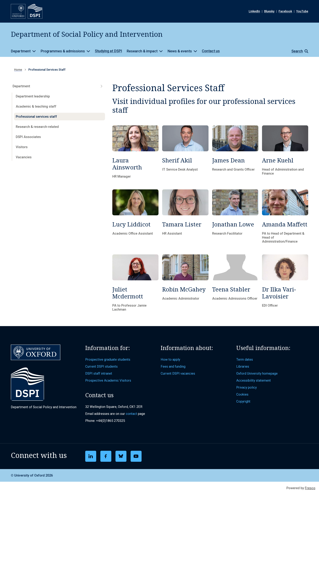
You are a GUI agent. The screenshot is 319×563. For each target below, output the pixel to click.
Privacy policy (246, 387)
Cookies (242, 394)
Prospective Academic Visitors (108, 380)
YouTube (302, 11)
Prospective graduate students (107, 359)
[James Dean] (235, 151)
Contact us (211, 51)
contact (131, 414)
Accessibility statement (253, 380)
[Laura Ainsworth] (135, 151)
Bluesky (269, 11)
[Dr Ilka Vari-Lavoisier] (285, 282)
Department (21, 51)
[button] (298, 51)
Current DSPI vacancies (178, 373)
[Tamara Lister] (185, 216)
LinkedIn (254, 11)
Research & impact (142, 51)
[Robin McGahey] (185, 282)
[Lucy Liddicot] (135, 216)
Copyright (243, 401)
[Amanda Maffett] (285, 216)
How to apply (170, 359)
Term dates (244, 359)
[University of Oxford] (18, 11)
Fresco (310, 488)
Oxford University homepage (257, 373)
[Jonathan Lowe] (235, 216)
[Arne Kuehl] (285, 151)
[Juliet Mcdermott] (135, 282)
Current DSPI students (101, 366)
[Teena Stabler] (235, 282)
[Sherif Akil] (185, 151)
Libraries (242, 366)
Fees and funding (173, 366)
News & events (179, 51)
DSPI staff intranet (98, 373)
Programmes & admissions (63, 51)
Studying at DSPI (108, 51)
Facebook (285, 11)
